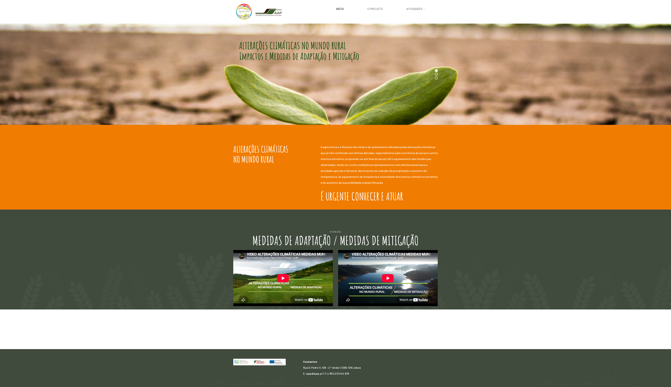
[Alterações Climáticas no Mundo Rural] (259, 11)
